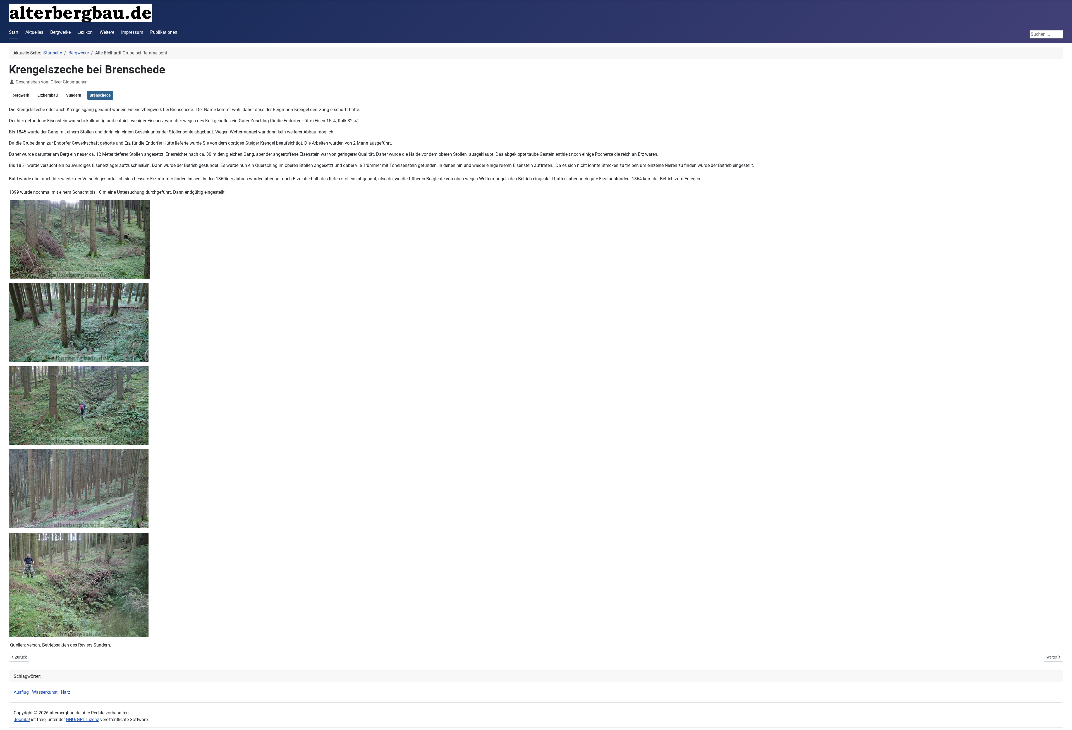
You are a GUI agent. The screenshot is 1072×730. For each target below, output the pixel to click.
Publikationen (163, 32)
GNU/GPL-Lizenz (82, 719)
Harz (65, 692)
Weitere (107, 32)
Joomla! (22, 719)
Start (13, 32)
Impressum (132, 32)
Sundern (73, 95)
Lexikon (85, 32)
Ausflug (21, 692)
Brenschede (100, 95)
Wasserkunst (45, 692)
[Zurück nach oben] (1062, 720)
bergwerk (21, 95)
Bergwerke (60, 32)
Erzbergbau (47, 95)
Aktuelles (34, 32)
